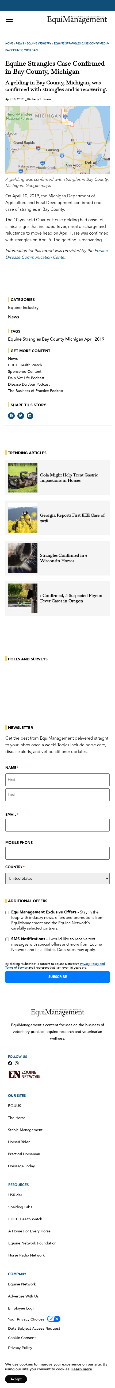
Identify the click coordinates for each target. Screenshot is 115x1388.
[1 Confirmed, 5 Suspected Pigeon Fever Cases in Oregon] (22, 598)
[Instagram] (17, 1063)
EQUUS (14, 1106)
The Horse (16, 1118)
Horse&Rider (19, 1142)
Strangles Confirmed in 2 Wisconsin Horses (63, 558)
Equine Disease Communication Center (56, 254)
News (20, 44)
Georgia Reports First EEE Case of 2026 (72, 518)
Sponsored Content (24, 372)
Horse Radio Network (26, 1255)
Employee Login (22, 1308)
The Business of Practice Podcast (35, 391)
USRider (15, 1195)
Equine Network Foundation (32, 1243)
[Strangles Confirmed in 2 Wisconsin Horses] (22, 558)
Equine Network (22, 1284)
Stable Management (25, 1130)
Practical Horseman (24, 1154)
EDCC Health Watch (25, 365)
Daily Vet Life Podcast (26, 378)
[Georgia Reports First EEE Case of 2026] (22, 518)
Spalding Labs (20, 1207)
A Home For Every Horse (29, 1231)
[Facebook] (10, 1063)
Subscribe (57, 977)
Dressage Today (21, 1166)
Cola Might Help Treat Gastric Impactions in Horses (69, 477)
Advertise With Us (23, 1296)
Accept (16, 1379)
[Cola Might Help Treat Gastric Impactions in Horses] (22, 477)
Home (9, 44)
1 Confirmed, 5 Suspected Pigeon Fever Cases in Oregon (71, 598)
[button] (11, 415)
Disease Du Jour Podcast (29, 385)
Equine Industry (39, 44)
